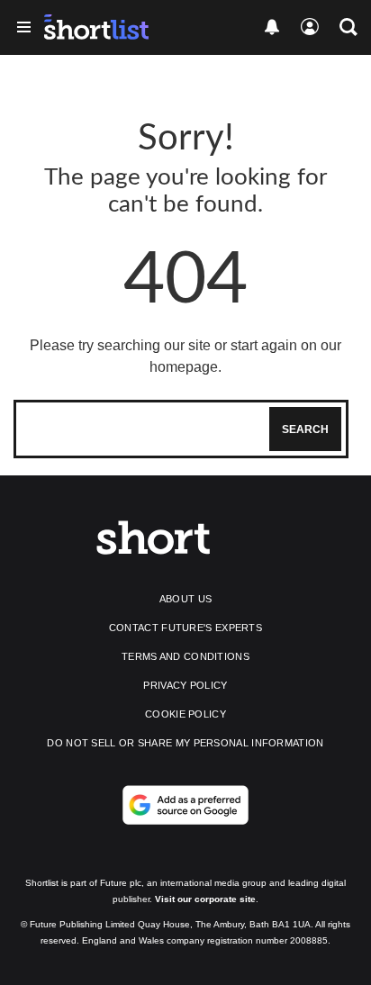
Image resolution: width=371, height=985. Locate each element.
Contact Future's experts (185, 627)
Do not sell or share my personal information (185, 742)
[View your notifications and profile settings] (272, 27)
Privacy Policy (185, 685)
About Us (185, 598)
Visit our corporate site (205, 899)
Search (305, 429)
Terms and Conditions (185, 656)
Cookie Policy (185, 714)
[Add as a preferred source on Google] (185, 805)
